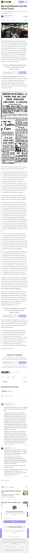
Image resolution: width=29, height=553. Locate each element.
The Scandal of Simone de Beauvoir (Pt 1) (11, 491)
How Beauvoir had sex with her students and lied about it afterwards (10, 495)
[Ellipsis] (27, 404)
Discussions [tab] (11, 487)
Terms (20, 542)
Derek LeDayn (7, 448)
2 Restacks (17, 372)
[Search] (26, 487)
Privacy (16, 542)
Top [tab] (2, 487)
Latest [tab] (6, 487)
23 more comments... (5, 480)
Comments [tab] (4, 391)
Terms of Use (21, 530)
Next (24, 381)
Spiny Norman (7, 404)
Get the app (21, 546)
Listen (26, 16)
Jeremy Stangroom (8, 15)
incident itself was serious (9, 77)
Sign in (26, 2)
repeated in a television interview (12, 288)
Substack (8, 550)
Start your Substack (11, 546)
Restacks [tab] (10, 391)
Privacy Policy (14, 532)
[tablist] (7, 391)
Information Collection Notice (17, 531)
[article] (14, 495)
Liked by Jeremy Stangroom (10, 405)
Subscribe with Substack (15, 527)
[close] (25, 506)
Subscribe (21, 2)
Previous (5, 381)
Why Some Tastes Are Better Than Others (11, 503)
